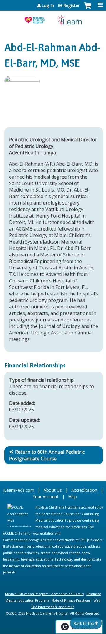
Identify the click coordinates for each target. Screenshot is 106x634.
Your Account (46, 496)
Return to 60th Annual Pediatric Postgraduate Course (47, 455)
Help (72, 496)
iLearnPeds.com (18, 490)
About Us (53, 490)
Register (71, 6)
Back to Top (84, 623)
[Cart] (87, 8)
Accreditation (84, 490)
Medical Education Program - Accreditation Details (44, 593)
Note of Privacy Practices (71, 600)
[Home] (53, 18)
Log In (48, 6)
